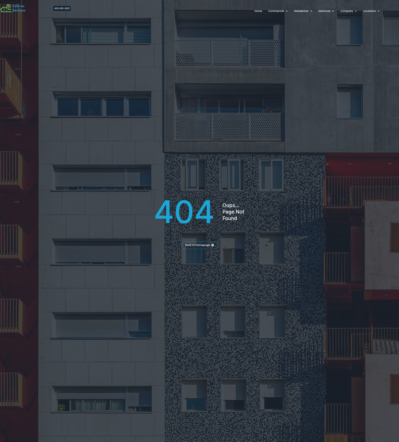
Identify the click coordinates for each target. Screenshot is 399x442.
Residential (301, 11)
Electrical (324, 11)
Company (346, 11)
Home (258, 11)
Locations (369, 11)
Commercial (276, 11)
